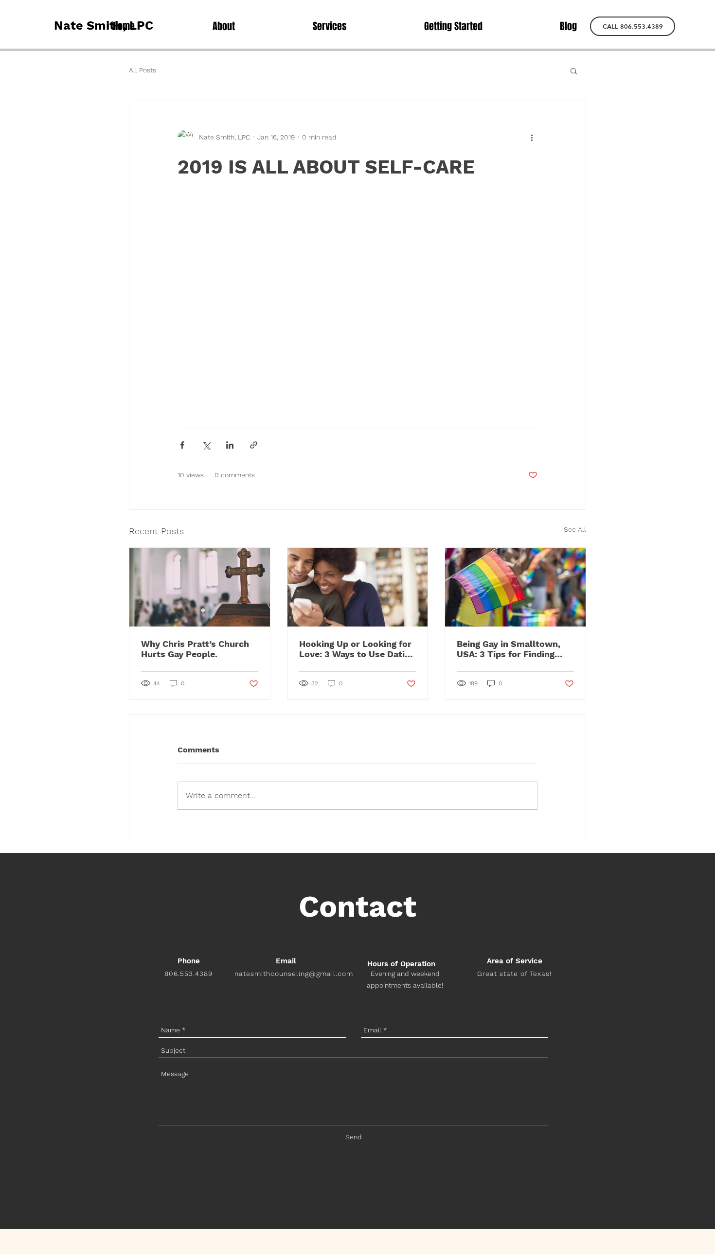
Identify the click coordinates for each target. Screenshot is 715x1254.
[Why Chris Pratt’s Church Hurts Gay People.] (199, 587)
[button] (632, 26)
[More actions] (531, 137)
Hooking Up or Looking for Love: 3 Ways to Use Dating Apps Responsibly (357, 649)
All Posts (142, 70)
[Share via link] (253, 445)
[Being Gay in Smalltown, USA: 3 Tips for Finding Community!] (515, 587)
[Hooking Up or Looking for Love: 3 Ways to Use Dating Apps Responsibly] (357, 587)
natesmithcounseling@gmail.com (293, 973)
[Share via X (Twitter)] (206, 445)
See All (575, 529)
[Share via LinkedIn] (229, 445)
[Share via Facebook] (182, 445)
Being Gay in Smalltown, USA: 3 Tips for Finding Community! (508, 649)
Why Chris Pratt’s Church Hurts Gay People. (195, 649)
